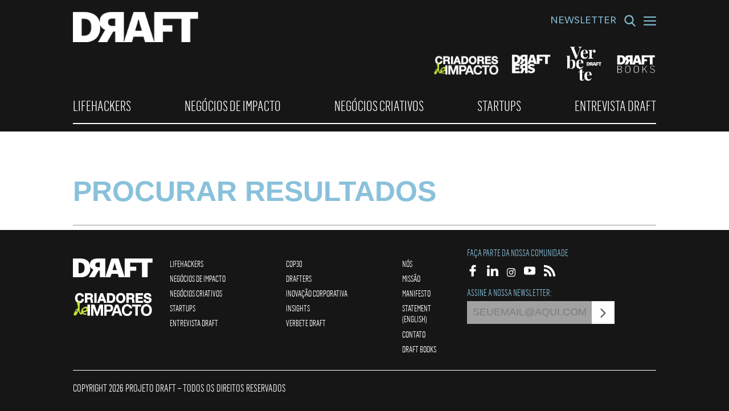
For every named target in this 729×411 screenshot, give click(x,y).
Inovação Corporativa (316, 293)
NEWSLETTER (583, 21)
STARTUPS (499, 105)
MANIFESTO (416, 293)
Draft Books (419, 349)
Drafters (299, 278)
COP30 (294, 263)
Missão (411, 278)
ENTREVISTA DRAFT (615, 105)
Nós (407, 263)
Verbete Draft (306, 323)
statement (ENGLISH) (416, 313)
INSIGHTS (298, 308)
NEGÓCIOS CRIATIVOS (379, 105)
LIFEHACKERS (102, 105)
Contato (413, 334)
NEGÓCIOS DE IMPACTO (233, 105)
